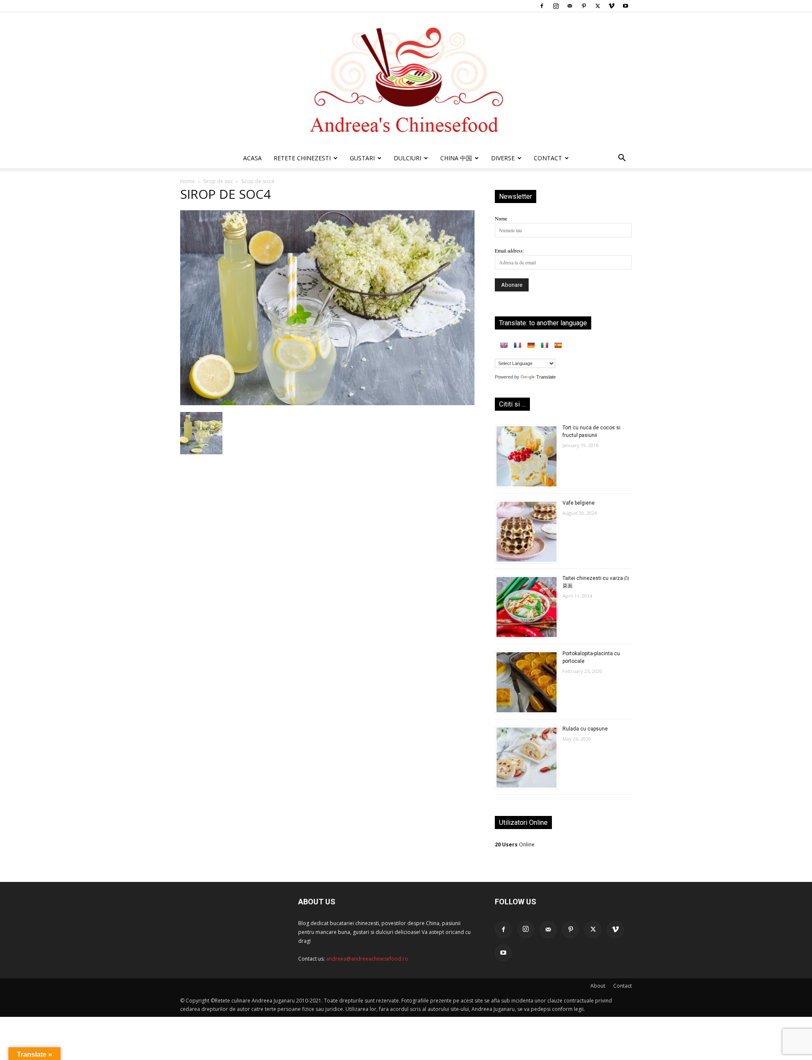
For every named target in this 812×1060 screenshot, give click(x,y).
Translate (546, 376)
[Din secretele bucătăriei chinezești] (406, 80)
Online (515, 844)
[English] (504, 345)
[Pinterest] (583, 6)
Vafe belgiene (578, 503)
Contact (622, 985)
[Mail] (569, 6)
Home (187, 181)
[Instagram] (555, 6)
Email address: (509, 250)
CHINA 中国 (456, 158)
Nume (501, 218)
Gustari (362, 158)
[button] (622, 159)
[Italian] (544, 345)
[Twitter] (597, 6)
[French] (517, 345)
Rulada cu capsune (585, 729)
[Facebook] (541, 6)
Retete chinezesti (302, 158)
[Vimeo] (611, 6)
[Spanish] (558, 345)
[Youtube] (625, 6)
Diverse (503, 158)
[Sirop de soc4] (327, 403)
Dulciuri (407, 158)
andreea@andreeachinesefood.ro (367, 958)
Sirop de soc (218, 181)
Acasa (252, 158)
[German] (531, 345)
